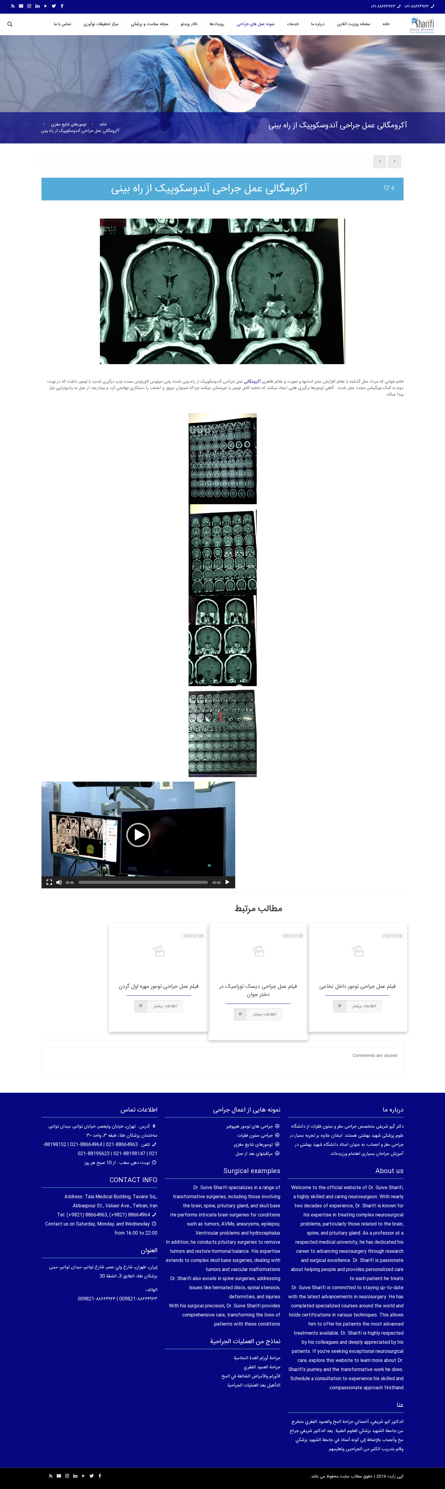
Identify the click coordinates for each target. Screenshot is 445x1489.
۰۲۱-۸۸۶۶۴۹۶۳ (383, 6)
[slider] (143, 882)
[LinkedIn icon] (37, 6)
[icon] (21, 6)
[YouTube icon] (45, 6)
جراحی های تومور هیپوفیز (249, 1126)
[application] (138, 835)
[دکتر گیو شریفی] (422, 24)
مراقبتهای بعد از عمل (254, 1154)
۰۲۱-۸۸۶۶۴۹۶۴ (417, 6)
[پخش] (227, 882)
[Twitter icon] (54, 6)
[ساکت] (59, 882)
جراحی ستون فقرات (255, 1135)
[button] (138, 835)
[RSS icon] (13, 6)
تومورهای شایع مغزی (69, 124)
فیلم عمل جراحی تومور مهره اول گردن (159, 986)
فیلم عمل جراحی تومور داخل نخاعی (357, 986)
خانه (103, 124)
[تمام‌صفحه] (49, 882)
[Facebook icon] (62, 6)
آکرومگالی (253, 381)
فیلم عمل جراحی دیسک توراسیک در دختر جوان (258, 990)
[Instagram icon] (29, 6)
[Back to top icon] (416, 1476)
